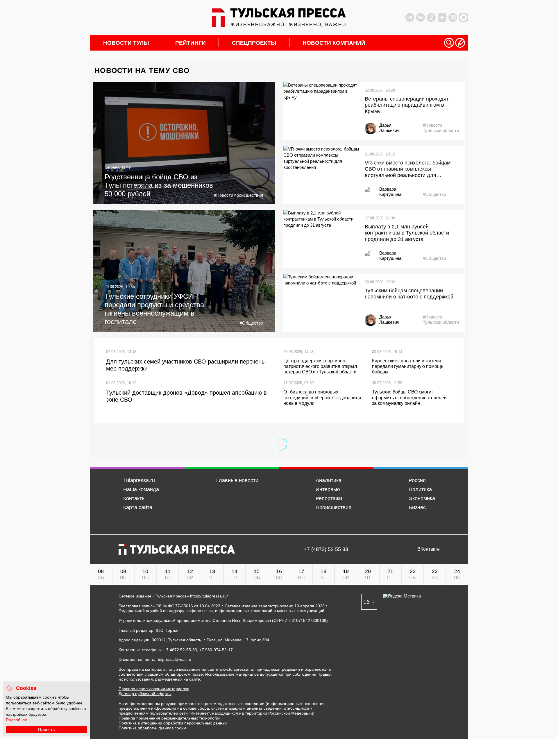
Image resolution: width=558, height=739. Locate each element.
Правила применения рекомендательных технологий (170, 718)
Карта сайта (137, 507)
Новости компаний (334, 43)
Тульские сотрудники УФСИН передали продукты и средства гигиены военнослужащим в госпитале (154, 308)
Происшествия (333, 507)
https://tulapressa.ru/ (209, 596)
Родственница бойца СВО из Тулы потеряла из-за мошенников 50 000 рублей (159, 185)
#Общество (434, 194)
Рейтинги (190, 43)
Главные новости (237, 480)
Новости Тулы (126, 43)
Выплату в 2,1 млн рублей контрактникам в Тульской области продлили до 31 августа (407, 233)
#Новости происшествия (238, 195)
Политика (420, 489)
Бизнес (417, 507)
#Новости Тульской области (441, 128)
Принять (46, 729)
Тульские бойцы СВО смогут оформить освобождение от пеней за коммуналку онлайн (409, 397)
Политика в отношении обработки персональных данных (173, 723)
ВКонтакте (428, 549)
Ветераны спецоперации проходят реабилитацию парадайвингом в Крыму (407, 105)
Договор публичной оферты (145, 693)
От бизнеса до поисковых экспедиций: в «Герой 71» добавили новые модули (322, 397)
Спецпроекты (254, 43)
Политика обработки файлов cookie (153, 728)
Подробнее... (18, 719)
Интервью (328, 489)
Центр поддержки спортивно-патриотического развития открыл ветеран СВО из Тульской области (320, 366)
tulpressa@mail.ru (174, 659)
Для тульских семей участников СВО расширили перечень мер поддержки (185, 365)
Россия (417, 480)
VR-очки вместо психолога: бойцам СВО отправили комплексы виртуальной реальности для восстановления (407, 169)
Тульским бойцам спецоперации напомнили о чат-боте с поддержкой (409, 294)
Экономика (422, 498)
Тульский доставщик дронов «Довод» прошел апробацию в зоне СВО (186, 396)
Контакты (134, 498)
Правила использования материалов (154, 688)
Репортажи (329, 498)
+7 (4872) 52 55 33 (326, 549)
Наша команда (141, 489)
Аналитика (328, 480)
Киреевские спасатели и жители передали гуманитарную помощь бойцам (407, 366)
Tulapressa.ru (139, 480)
